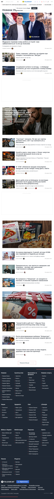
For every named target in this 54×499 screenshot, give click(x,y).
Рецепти (17, 459)
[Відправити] (17, 2)
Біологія (4, 412)
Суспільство (18, 373)
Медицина (18, 385)
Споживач (45, 410)
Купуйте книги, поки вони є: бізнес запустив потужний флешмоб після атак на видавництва (33, 154)
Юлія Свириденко (33, 453)
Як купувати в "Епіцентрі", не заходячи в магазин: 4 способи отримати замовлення (32, 279)
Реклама (23, 487)
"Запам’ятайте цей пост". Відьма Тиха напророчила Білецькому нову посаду (30, 324)
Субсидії (18, 383)
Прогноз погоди (20, 395)
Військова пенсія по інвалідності (7, 469)
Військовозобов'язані (21, 440)
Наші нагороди (32, 487)
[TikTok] (48, 2)
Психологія (18, 415)
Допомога (18, 393)
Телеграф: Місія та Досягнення (28, 489)
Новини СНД (32, 415)
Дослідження (19, 417)
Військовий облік (20, 442)
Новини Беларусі (33, 419)
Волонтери (5, 442)
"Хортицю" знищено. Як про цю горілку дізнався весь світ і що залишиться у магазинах (31, 140)
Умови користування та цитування (10, 487)
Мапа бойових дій (6, 432)
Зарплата (18, 376)
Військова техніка (6, 445)
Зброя (3, 440)
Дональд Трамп (33, 436)
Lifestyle (44, 404)
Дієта (17, 412)
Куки (28, 8)
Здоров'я (17, 404)
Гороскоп (44, 407)
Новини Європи (33, 407)
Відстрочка (18, 437)
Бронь (17, 435)
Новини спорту (46, 373)
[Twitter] (44, 2)
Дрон (3, 415)
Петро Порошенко (33, 449)
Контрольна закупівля (35, 4)
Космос (4, 410)
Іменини (44, 445)
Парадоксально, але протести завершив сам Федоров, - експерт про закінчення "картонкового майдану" (33, 267)
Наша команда (5, 489)
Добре (34, 8)
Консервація (19, 464)
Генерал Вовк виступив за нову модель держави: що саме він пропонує (31, 350)
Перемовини (5, 437)
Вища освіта (19, 390)
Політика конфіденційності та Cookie (17, 485)
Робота (17, 378)
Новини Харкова (6, 378)
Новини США (32, 410)
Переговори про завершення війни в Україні (14, 4)
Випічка (18, 462)
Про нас (3, 485)
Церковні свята (46, 432)
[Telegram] (40, 2)
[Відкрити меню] (2, 1)
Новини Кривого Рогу (6, 391)
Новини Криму (6, 397)
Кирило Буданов (33, 446)
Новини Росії (32, 412)
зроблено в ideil (48, 493)
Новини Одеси (6, 383)
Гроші (30, 377)
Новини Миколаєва (7, 399)
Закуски (18, 474)
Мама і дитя (19, 407)
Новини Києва (6, 376)
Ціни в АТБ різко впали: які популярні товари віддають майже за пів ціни (16, 297)
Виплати (18, 380)
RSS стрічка (41, 489)
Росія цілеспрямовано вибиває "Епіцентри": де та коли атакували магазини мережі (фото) (33, 337)
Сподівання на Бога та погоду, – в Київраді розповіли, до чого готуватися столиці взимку (33, 67)
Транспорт (31, 380)
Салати (17, 471)
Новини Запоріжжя (7, 388)
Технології (5, 407)
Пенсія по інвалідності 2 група (7, 465)
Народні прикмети (47, 435)
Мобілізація (18, 429)
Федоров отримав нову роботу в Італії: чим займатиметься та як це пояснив (20, 43)
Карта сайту (14, 489)
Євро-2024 (45, 385)
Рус (52, 1)
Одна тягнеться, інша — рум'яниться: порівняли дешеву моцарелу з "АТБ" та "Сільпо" (18, 226)
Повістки (18, 432)
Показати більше (24, 363)
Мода (43, 412)
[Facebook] (35, 2)
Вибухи (4, 435)
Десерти (18, 469)
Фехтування (45, 388)
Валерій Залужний (34, 444)
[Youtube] (42, 2)
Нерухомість (32, 382)
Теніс (43, 380)
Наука (3, 404)
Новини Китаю (32, 417)
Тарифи (31, 385)
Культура (44, 417)
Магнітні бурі (45, 422)
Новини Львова (6, 385)
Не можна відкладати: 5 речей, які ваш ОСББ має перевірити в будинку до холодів (33, 253)
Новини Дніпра (6, 380)
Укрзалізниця (32, 390)
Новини (3, 373)
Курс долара (32, 387)
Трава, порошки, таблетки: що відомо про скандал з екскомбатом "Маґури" (32, 54)
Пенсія (3, 459)
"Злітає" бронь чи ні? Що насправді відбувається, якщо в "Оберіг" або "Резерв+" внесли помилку (18, 113)
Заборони (44, 440)
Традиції (44, 437)
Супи (17, 467)
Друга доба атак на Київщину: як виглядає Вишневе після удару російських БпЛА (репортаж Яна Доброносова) (32, 181)
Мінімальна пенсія (7, 472)
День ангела (45, 442)
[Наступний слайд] (52, 4)
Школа (17, 388)
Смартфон (5, 417)
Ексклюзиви (48, 4)
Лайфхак (44, 419)
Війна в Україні (6, 429)
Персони (31, 429)
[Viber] (37, 1)
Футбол (44, 376)
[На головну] (27, 1)
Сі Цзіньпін (32, 439)
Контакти (40, 487)
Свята (43, 429)
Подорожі (44, 415)
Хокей (43, 383)
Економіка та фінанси (32, 373)
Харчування (19, 410)
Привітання (45, 424)
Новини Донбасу (6, 394)
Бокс (43, 378)
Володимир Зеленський (32, 433)
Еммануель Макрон (34, 441)
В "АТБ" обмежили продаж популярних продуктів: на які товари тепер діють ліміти (32, 167)
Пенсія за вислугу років (6, 475)
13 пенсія (4, 462)
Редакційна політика (34, 485)
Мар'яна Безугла (33, 451)
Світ (29, 404)
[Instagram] (46, 2)
